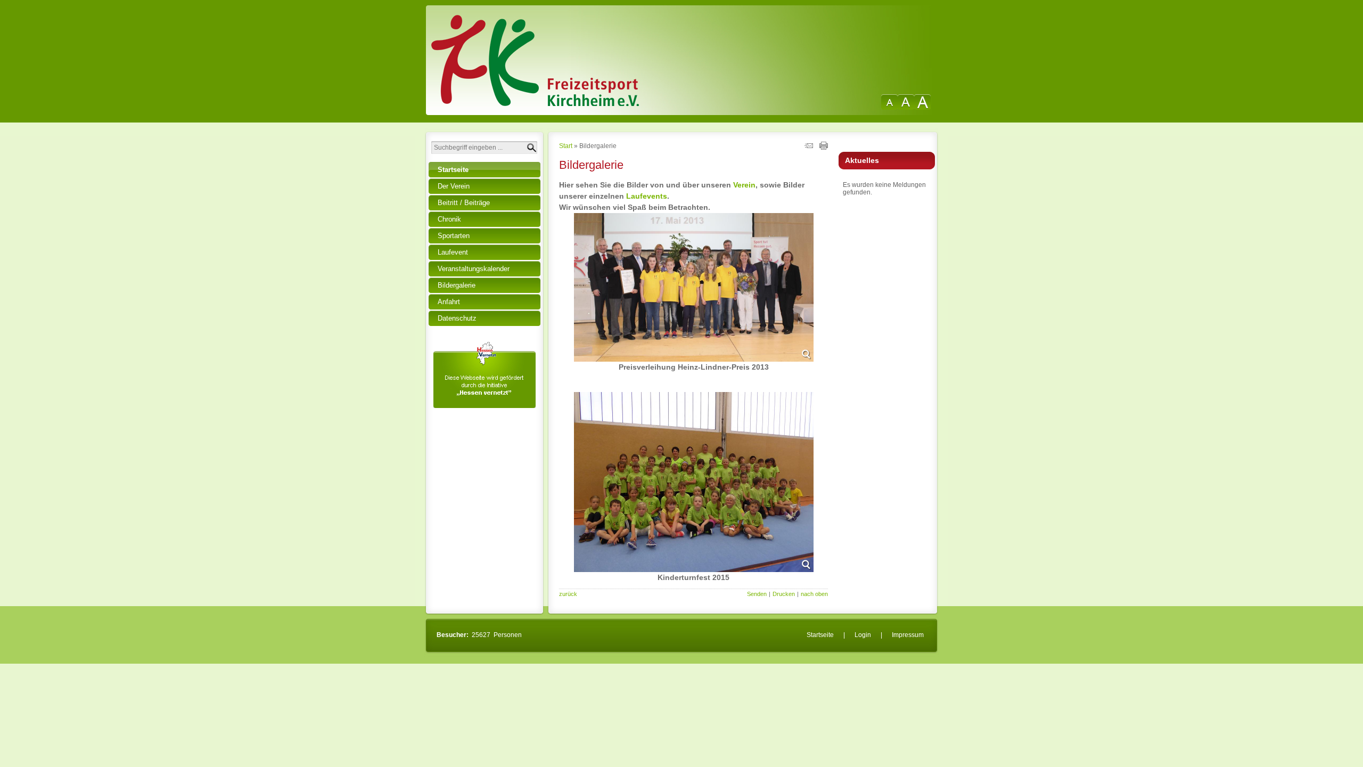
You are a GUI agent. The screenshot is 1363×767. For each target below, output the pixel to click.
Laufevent (453, 252)
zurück (568, 594)
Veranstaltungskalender (474, 269)
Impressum (908, 635)
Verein (744, 185)
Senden (757, 594)
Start (565, 146)
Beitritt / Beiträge (464, 203)
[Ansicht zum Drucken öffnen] (823, 147)
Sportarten (454, 236)
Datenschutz (457, 318)
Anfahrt (449, 302)
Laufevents (646, 196)
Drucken (784, 594)
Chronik (449, 219)
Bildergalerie (456, 285)
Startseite (453, 170)
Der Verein (454, 186)
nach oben (814, 594)
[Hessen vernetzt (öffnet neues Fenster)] (484, 406)
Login (863, 635)
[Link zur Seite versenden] (808, 147)
